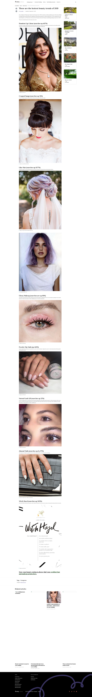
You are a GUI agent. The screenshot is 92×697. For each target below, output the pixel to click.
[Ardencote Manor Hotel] (70, 10)
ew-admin (21, 11)
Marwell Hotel (68, 48)
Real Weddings (33, 679)
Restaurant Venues (18, 685)
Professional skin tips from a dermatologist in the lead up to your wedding (38, 665)
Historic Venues (17, 681)
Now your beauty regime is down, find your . (39, 573)
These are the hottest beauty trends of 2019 (69, 664)
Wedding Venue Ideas (34, 678)
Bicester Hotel (68, 80)
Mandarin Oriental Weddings (69, 31)
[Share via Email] (16, 11)
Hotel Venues (17, 682)
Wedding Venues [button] (30, 2)
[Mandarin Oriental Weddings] (70, 25)
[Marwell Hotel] (70, 41)
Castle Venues (17, 676)
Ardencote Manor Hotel (69, 15)
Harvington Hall (68, 64)
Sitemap (35, 691)
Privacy (39, 691)
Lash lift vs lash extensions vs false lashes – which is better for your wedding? (53, 606)
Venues (16, 674)
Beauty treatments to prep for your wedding (22, 664)
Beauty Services (23, 582)
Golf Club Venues (17, 679)
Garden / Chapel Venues (18, 678)
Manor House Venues (18, 684)
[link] (69, 691)
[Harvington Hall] (70, 58)
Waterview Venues (18, 687)
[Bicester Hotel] (70, 74)
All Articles (32, 676)
